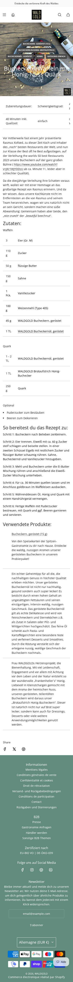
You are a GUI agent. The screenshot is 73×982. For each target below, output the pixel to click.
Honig (40, 56)
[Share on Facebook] (5, 750)
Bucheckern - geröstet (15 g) (36, 44)
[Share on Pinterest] (23, 750)
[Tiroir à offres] (13, 14)
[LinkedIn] (50, 870)
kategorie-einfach (56, 56)
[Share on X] (14, 750)
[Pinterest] (41, 870)
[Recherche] (59, 14)
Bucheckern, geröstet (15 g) (29, 534)
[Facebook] (22, 870)
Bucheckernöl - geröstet (20, 56)
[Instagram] (32, 870)
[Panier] (68, 14)
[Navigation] (4, 14)
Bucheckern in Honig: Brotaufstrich (36, 50)
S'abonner (36, 925)
